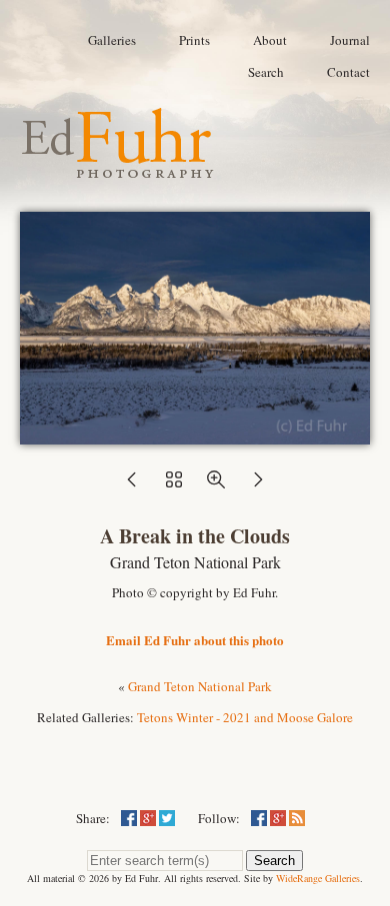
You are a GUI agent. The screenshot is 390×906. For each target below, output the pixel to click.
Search (266, 72)
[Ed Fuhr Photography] (118, 170)
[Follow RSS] (297, 818)
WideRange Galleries (318, 878)
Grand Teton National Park (200, 686)
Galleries (112, 40)
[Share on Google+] (148, 818)
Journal (350, 40)
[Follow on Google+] (278, 818)
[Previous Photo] (132, 485)
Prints (194, 40)
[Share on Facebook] (129, 818)
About (270, 40)
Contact (348, 72)
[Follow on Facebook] (259, 818)
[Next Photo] (258, 485)
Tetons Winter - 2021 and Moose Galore (245, 717)
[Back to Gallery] (195, 435)
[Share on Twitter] (167, 818)
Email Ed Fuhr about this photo (195, 639)
